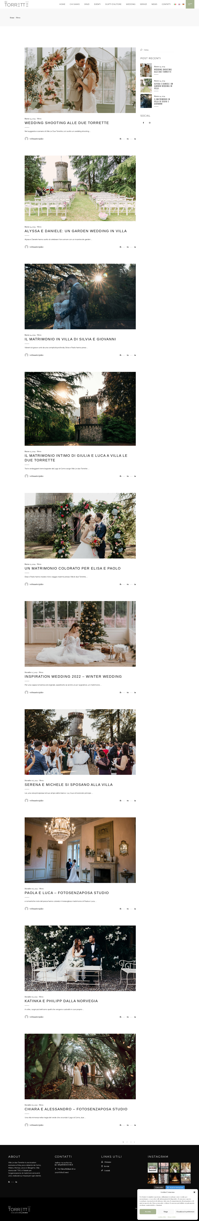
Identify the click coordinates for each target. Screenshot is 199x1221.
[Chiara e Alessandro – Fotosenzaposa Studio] (80, 1066)
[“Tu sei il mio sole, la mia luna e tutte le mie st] (175, 1179)
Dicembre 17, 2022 (31, 672)
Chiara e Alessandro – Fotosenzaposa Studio (76, 1109)
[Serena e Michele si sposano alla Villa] (80, 742)
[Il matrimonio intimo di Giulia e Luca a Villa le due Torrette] (80, 409)
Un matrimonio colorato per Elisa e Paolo (73, 568)
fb (9, 1182)
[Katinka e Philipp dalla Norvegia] (80, 958)
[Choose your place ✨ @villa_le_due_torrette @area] (164, 1179)
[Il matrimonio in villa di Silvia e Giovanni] (80, 296)
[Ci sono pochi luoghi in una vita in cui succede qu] (164, 1168)
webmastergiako (36, 138)
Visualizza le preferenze (185, 1212)
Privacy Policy (172, 1217)
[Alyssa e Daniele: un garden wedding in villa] (80, 188)
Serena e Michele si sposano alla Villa (69, 785)
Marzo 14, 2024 (30, 119)
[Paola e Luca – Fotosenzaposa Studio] (80, 850)
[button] (194, 1192)
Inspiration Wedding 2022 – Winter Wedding (73, 676)
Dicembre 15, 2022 (31, 997)
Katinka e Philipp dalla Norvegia (61, 1001)
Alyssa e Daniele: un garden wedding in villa (76, 231)
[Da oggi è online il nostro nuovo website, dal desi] (153, 1168)
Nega (166, 1212)
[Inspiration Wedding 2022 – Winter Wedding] (80, 634)
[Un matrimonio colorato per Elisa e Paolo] (80, 525)
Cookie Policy (162, 1217)
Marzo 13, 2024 (30, 451)
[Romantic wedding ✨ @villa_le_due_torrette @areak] (186, 1179)
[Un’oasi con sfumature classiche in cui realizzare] (175, 1168)
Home (12, 18)
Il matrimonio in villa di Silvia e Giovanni (70, 339)
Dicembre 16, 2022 (31, 780)
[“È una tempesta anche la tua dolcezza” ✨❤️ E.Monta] (153, 1179)
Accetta (148, 1212)
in (16, 1182)
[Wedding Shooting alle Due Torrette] (80, 80)
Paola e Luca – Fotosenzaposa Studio (67, 893)
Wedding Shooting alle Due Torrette (67, 123)
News (39, 119)
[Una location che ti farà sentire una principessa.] (186, 1168)
